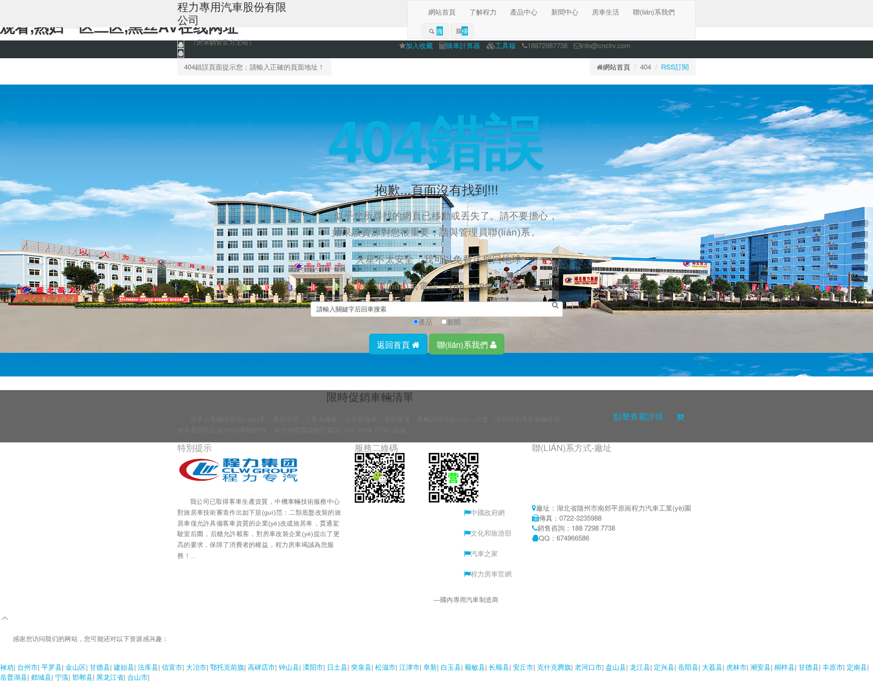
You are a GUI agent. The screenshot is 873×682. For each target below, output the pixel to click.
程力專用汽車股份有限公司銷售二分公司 (375, 599)
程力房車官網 (491, 573)
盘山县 (616, 667)
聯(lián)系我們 (463, 344)
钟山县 (289, 667)
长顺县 (499, 667)
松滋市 (385, 667)
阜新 (430, 667)
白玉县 (451, 667)
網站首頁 (616, 66)
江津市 (409, 667)
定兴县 (664, 667)
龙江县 (640, 667)
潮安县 (760, 667)
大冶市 (196, 667)
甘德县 (100, 667)
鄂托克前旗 (227, 667)
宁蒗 (62, 677)
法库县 (148, 667)
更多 (218, 555)
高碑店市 (261, 667)
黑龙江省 (110, 677)
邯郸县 (82, 677)
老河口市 (588, 667)
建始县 (124, 667)
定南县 (857, 667)
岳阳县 (688, 667)
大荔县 (712, 667)
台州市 (27, 667)
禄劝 (7, 667)
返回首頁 (394, 344)
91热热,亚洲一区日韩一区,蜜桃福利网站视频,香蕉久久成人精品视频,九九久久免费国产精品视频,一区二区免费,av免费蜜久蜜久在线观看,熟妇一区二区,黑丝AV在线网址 (251, 656)
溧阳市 (313, 667)
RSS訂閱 (675, 66)
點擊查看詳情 (638, 416)
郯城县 (41, 677)
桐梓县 (784, 667)
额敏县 (475, 667)
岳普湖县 (13, 677)
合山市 (137, 677)
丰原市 (833, 667)
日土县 (337, 667)
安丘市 (523, 667)
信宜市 (172, 667)
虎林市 (736, 667)
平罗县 (51, 667)
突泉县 (361, 667)
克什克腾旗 (554, 667)
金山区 (75, 667)
